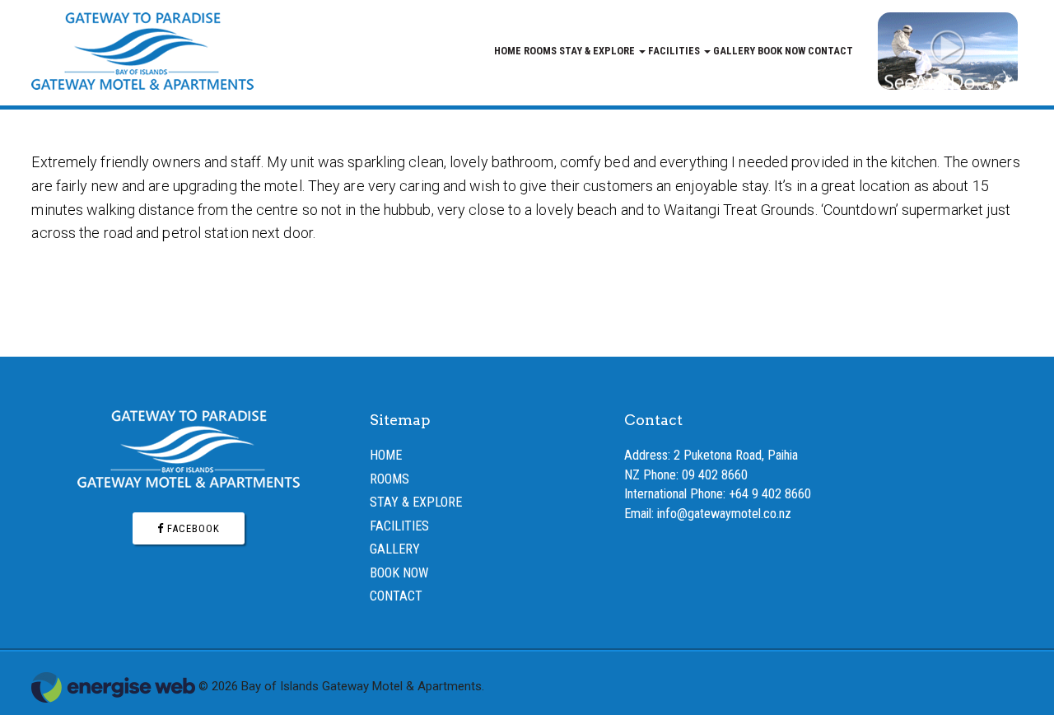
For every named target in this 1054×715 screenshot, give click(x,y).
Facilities (675, 50)
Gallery (734, 50)
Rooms (540, 50)
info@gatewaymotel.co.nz (724, 513)
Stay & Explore (598, 50)
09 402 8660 (715, 475)
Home (507, 50)
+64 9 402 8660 (770, 494)
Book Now (781, 50)
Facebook (192, 528)
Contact (830, 50)
